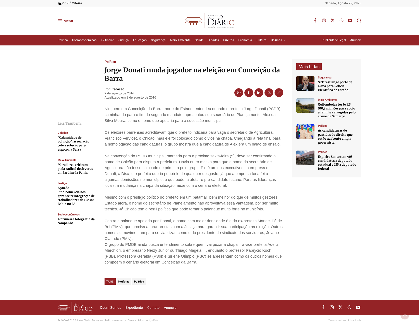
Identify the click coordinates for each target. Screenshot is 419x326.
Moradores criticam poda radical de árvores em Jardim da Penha (75, 169)
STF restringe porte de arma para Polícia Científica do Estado (335, 86)
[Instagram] (323, 20)
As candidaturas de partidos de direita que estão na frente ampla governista (335, 136)
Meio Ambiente (67, 160)
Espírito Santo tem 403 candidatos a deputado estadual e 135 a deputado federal (337, 163)
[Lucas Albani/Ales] (305, 158)
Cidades (63, 132)
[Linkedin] (258, 92)
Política (110, 62)
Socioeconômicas (69, 214)
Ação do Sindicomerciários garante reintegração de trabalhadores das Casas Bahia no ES (76, 196)
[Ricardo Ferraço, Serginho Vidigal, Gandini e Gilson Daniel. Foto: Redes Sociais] (305, 131)
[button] (359, 20)
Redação (118, 89)
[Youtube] (350, 20)
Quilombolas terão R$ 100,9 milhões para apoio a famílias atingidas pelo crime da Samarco (336, 110)
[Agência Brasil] (305, 83)
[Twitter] (332, 20)
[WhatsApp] (341, 20)
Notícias (124, 281)
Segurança (324, 77)
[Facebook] (315, 20)
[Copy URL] (279, 92)
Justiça (62, 183)
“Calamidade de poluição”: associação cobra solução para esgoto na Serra (73, 143)
